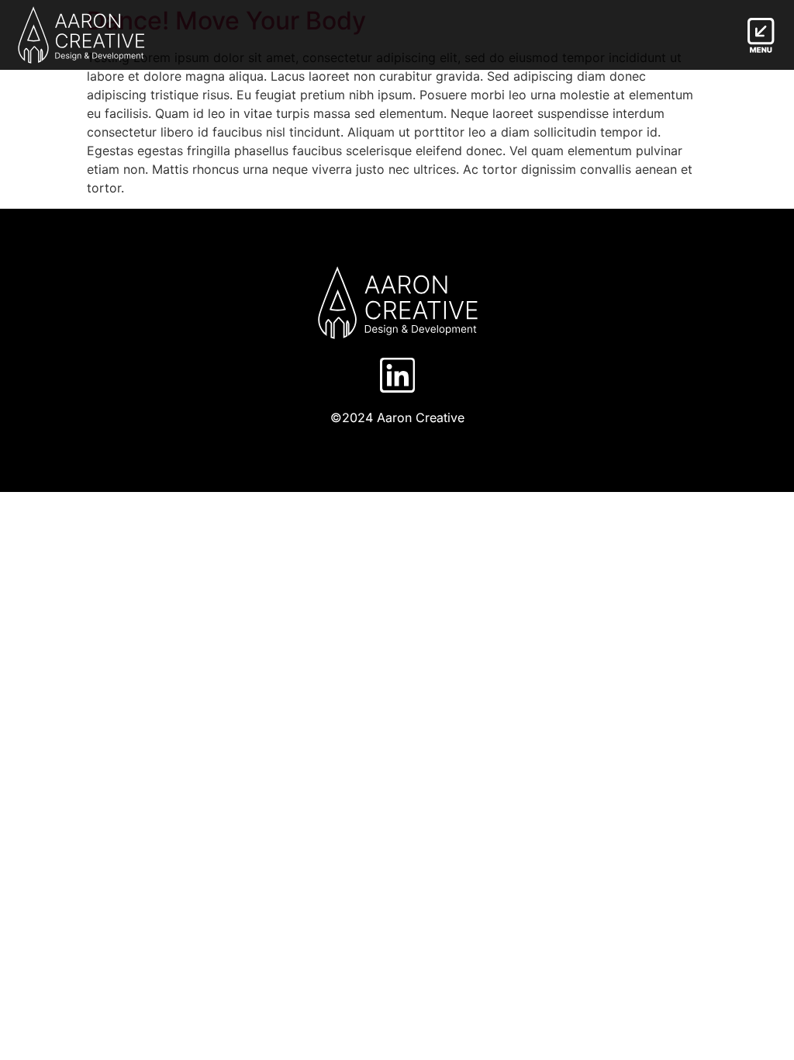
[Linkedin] (397, 375)
